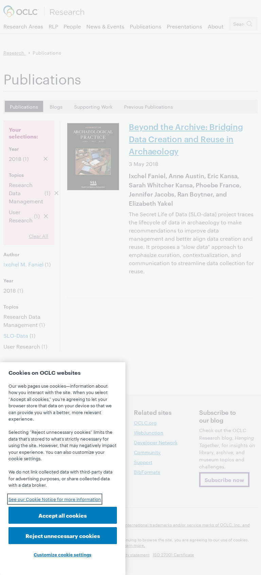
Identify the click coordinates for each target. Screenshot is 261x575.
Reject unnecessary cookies (62, 535)
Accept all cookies (62, 515)
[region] (62, 468)
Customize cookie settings (62, 554)
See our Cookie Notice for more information (54, 499)
